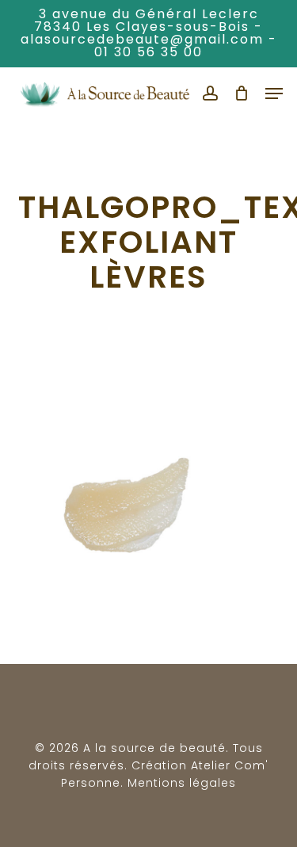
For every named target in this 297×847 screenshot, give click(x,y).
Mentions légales (182, 783)
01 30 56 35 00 (148, 52)
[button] (274, 93)
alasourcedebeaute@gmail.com (142, 39)
